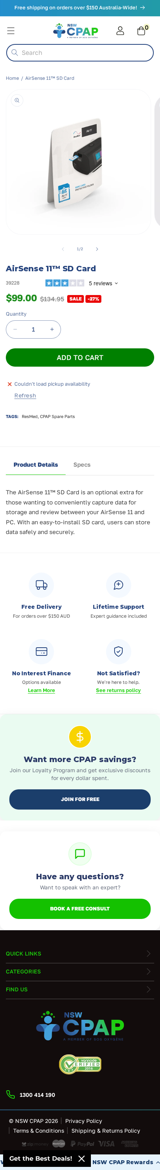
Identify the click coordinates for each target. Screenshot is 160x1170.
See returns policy (118, 690)
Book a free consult (80, 908)
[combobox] (80, 52)
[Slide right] (97, 249)
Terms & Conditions (38, 1130)
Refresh (25, 395)
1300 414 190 (37, 1094)
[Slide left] (62, 249)
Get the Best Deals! (40, 1158)
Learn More (41, 690)
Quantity (16, 314)
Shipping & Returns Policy (105, 1130)
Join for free (80, 799)
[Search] (14, 52)
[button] (139, 30)
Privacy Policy (83, 1120)
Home (12, 78)
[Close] (81, 1159)
